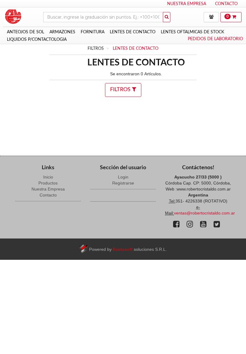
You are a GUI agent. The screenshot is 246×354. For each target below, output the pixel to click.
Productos (48, 183)
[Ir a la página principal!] (13, 14)
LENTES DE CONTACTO (132, 32)
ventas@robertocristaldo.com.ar (204, 213)
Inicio (48, 177)
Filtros (121, 89)
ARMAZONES (62, 32)
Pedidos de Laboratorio (215, 39)
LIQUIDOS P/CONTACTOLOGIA (37, 40)
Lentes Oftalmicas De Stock (192, 32)
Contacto (226, 4)
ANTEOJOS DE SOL (25, 32)
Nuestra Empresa (186, 4)
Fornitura (92, 32)
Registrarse (123, 183)
